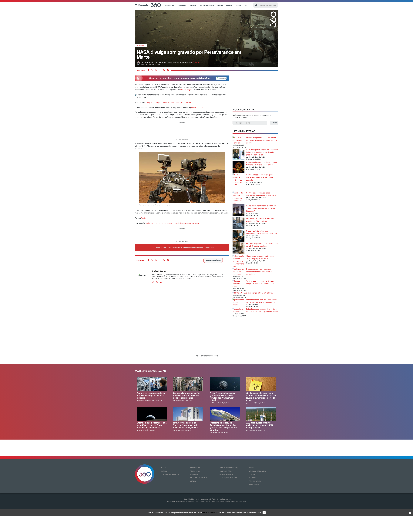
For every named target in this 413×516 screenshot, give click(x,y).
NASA (143, 218)
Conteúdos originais (170, 474)
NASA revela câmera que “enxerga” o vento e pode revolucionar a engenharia (185, 425)
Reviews (229, 5)
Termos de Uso (255, 481)
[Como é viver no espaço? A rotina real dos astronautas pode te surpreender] (188, 384)
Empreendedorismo (207, 5)
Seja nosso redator (228, 478)
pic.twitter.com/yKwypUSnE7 (179, 102)
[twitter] (152, 70)
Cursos (238, 5)
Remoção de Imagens (257, 471)
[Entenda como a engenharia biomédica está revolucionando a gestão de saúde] (238, 310)
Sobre (251, 468)
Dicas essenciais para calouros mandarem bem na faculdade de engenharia (259, 271)
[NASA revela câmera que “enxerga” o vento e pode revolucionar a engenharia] (188, 414)
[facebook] (148, 70)
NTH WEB (242, 501)
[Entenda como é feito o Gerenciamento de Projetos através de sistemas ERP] (238, 302)
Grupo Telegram (226, 474)
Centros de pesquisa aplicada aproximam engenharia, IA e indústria (151, 395)
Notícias (140, 46)
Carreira (193, 5)
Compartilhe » (140, 70)
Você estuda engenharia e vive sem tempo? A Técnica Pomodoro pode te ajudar (254, 283)
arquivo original (186, 90)
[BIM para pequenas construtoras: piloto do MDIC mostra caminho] (238, 248)
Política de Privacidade (209, 513)
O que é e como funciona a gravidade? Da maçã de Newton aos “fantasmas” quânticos (222, 396)
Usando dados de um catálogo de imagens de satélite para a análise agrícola (259, 177)
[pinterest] (168, 70)
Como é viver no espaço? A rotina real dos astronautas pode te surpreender (186, 395)
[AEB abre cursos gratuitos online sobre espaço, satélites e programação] (261, 414)
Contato (252, 474)
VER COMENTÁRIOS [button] (213, 260)
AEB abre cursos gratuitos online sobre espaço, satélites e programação (260, 425)
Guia (246, 5)
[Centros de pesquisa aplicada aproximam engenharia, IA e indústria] (238, 198)
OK (264, 513)
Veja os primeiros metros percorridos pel (162, 223)
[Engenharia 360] (149, 5)
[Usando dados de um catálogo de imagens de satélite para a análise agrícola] (238, 182)
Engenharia (195, 468)
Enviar (274, 123)
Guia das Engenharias (229, 468)
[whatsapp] (156, 70)
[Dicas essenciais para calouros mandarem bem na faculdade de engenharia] (238, 271)
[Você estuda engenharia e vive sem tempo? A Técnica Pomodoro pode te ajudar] (238, 282)
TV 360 (163, 468)
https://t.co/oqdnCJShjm (157, 102)
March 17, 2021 (197, 108)
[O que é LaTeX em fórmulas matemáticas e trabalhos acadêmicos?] (238, 236)
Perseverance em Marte (189, 223)
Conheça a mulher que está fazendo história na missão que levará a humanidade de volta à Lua (261, 396)
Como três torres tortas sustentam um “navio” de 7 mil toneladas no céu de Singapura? (261, 208)
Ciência (220, 5)
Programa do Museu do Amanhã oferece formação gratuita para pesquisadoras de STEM (223, 426)
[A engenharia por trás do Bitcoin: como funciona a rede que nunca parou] (238, 167)
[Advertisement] (182, 131)
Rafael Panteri (159, 271)
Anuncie (252, 478)
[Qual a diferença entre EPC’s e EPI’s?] (237, 293)
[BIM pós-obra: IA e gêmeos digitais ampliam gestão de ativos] (238, 223)
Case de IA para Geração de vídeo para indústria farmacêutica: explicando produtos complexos (262, 152)
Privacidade (254, 484)
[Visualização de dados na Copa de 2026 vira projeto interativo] (238, 261)
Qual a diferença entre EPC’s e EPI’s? (258, 293)
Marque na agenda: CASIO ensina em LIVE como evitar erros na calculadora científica (261, 140)
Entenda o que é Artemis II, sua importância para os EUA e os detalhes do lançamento (152, 425)
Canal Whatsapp (227, 471)
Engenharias (169, 5)
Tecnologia (182, 5)
